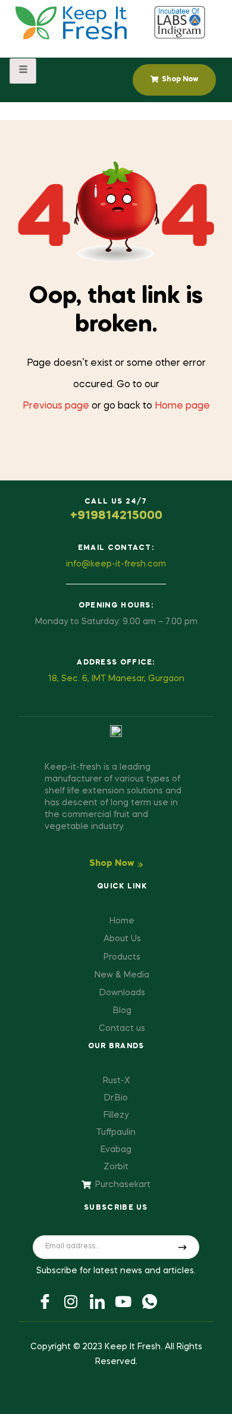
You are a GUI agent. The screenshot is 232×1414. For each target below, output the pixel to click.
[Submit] (182, 1247)
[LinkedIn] (97, 1300)
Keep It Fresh (133, 1347)
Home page (182, 406)
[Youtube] (123, 1300)
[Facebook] (45, 1300)
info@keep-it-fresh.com (116, 564)
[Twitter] (71, 1300)
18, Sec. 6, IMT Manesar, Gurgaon (116, 679)
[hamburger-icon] (23, 71)
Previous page (56, 406)
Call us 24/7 (116, 501)
